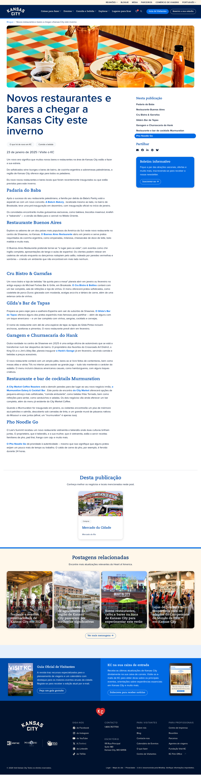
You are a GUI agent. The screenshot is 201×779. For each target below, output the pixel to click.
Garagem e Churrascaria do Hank (154, 125)
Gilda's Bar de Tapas (147, 120)
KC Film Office (175, 753)
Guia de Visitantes (157, 11)
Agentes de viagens (178, 743)
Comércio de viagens (167, 2)
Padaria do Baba (145, 104)
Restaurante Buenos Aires (150, 109)
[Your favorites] (136, 11)
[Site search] (141, 11)
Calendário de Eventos (147, 743)
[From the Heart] (100, 712)
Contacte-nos (143, 738)
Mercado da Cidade (96, 527)
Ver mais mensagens (99, 636)
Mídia (135, 2)
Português (188, 2)
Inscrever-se (149, 182)
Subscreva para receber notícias (127, 692)
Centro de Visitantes (146, 753)
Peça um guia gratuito (51, 691)
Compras (86, 521)
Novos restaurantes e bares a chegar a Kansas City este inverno (46, 22)
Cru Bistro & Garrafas (148, 115)
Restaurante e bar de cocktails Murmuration (160, 130)
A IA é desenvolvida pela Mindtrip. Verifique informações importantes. (165, 767)
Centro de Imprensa (178, 727)
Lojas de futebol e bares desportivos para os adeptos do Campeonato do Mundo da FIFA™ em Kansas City (170, 615)
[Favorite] (119, 495)
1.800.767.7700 (112, 726)
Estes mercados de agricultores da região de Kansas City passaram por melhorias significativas (76, 615)
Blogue (125, 2)
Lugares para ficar (121, 11)
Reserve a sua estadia (183, 11)
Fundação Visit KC (177, 748)
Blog (139, 733)
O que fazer (142, 748)
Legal (108, 767)
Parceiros (146, 2)
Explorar (103, 11)
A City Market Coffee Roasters (23, 386)
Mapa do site (118, 767)
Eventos (68, 11)
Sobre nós (141, 727)
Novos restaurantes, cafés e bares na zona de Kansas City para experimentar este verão (123, 617)
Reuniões (111, 2)
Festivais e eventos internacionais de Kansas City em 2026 (26, 618)
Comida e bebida (85, 11)
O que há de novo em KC (21, 144)
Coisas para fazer (50, 11)
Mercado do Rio (89, 534)
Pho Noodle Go (144, 136)
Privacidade (130, 767)
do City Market (81, 390)
